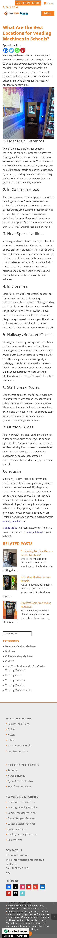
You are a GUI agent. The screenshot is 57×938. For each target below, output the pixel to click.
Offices (11, 729)
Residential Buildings (19, 724)
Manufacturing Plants (19, 786)
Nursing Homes (16, 775)
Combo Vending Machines (22, 812)
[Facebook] (5, 50)
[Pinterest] (22, 50)
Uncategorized (13, 675)
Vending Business (15, 680)
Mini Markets (15, 840)
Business (10, 651)
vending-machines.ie (14, 521)
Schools (12, 740)
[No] (53, 903)
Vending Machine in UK (18, 690)
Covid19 (9, 661)
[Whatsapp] (17, 50)
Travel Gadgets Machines (21, 818)
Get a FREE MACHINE (17, 868)
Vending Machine (14, 685)
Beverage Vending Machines (20, 646)
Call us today (10, 527)
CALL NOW (12, 7)
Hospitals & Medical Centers (23, 764)
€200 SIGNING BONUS (28, 3)
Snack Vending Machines (21, 802)
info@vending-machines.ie (28, 859)
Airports (12, 770)
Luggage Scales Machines (22, 823)
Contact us (12, 864)
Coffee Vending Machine (18, 656)
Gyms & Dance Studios (20, 781)
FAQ (8, 872)
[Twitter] (11, 50)
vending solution (32, 532)
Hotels (11, 734)
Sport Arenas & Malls (19, 745)
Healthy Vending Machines (22, 834)
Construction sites (18, 751)
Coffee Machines (17, 829)
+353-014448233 (20, 855)
